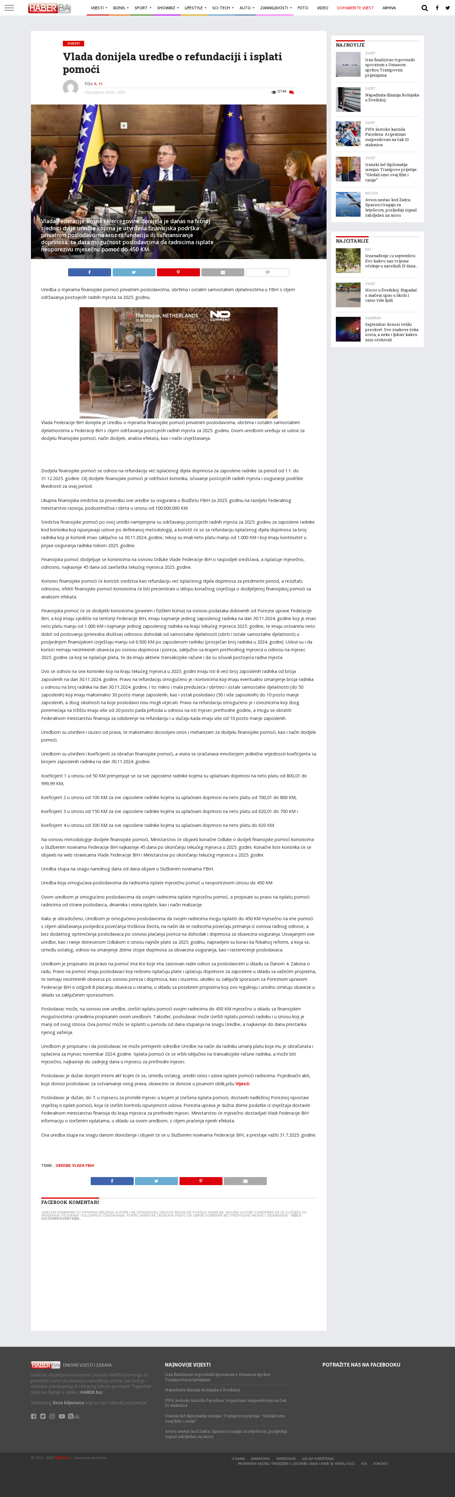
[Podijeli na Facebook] (90, 270)
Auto (245, 8)
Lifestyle (194, 8)
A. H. (98, 84)
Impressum (286, 1458)
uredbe (63, 1166)
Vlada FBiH (83, 1166)
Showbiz (166, 8)
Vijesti (97, 8)
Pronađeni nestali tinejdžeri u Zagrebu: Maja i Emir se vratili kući (296, 1463)
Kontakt (380, 1463)
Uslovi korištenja (318, 1458)
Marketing (260, 1458)
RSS (364, 1463)
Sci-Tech (221, 8)
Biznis (119, 8)
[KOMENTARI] (267, 270)
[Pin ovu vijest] (179, 270)
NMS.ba (62, 1457)
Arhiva (389, 8)
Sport (141, 8)
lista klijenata (68, 1403)
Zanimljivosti (274, 8)
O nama (238, 1458)
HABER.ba (91, 1392)
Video (322, 8)
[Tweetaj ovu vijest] (134, 270)
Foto (303, 8)
